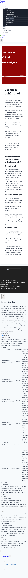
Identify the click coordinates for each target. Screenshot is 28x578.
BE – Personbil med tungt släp (12, 16)
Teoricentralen (7, 30)
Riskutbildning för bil (10, 12)
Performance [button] (5, 496)
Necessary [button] (4, 333)
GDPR (4, 28)
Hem (4, 6)
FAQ (6, 24)
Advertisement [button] (5, 523)
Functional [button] (4, 482)
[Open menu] (1, 40)
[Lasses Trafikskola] (5, 3)
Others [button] (3, 537)
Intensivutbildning (9, 22)
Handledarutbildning (10, 14)
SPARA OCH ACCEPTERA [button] (8, 547)
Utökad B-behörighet (10, 18)
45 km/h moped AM (10, 20)
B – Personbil (8, 10)
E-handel (5, 32)
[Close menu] (0, 551)
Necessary (6, 335)
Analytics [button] (4, 510)
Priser (4, 26)
